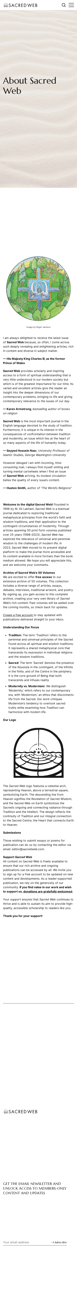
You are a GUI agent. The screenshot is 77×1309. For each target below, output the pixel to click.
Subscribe (61, 1242)
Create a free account (18, 615)
